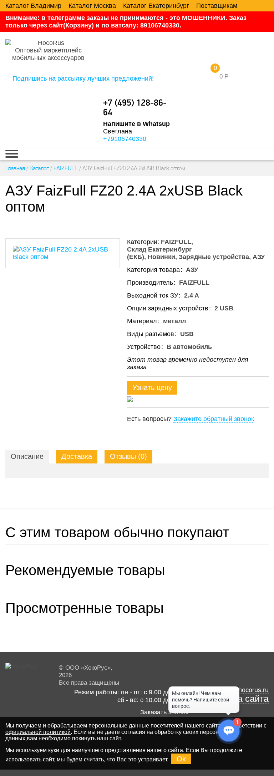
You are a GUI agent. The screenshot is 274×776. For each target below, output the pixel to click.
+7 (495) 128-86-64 (135, 108)
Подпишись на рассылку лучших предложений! (83, 78)
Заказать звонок (164, 712)
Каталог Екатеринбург (156, 6)
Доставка (76, 456)
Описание (27, 456)
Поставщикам (216, 6)
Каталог (39, 168)
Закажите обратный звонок (213, 418)
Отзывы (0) (128, 456)
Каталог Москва (92, 6)
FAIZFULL (66, 168)
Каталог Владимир (33, 6)
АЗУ (259, 256)
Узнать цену (152, 387)
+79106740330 (124, 138)
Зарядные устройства (214, 256)
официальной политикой (38, 732)
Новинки (161, 256)
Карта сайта (244, 699)
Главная (15, 168)
